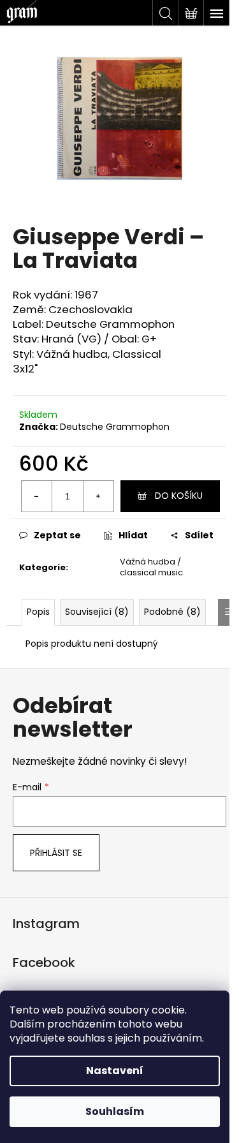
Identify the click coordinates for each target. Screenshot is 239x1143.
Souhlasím (114, 1111)
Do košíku (179, 495)
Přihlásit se (56, 852)
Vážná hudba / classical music (151, 567)
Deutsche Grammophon (115, 426)
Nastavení (114, 1070)
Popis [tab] (38, 611)
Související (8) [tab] (97, 611)
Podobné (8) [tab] (172, 611)
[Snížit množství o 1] (37, 496)
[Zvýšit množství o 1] (98, 496)
